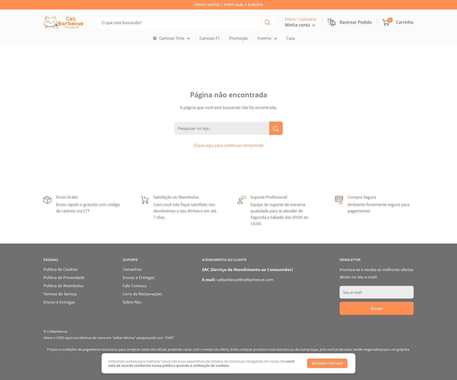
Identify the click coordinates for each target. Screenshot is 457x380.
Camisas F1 (209, 38)
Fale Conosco (135, 285)
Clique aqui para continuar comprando (228, 145)
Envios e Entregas (59, 302)
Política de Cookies (60, 269)
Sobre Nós (132, 302)
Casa (290, 38)
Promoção (238, 38)
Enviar (377, 308)
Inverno (264, 38)
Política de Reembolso (63, 285)
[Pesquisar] (267, 22)
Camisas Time (171, 38)
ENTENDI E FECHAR (327, 363)
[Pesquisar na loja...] (276, 128)
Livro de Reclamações (142, 293)
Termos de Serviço (60, 293)
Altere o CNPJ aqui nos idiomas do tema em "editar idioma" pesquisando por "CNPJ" (108, 337)
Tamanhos (132, 269)
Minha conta (298, 25)
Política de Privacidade (63, 277)
